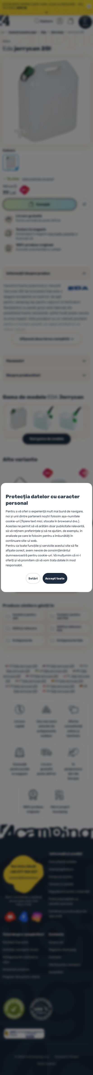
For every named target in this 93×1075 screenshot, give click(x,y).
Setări (33, 578)
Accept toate (55, 578)
